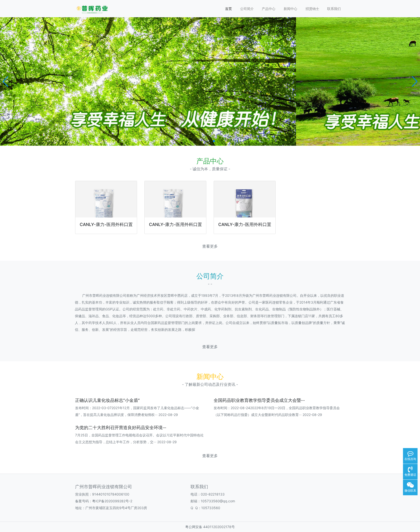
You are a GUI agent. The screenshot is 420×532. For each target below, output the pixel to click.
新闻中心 (290, 9)
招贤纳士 (312, 9)
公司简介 (247, 9)
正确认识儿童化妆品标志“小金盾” (107, 400)
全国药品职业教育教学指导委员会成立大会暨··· (259, 400)
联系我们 (334, 9)
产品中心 (268, 9)
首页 (228, 9)
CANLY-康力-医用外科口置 (106, 224)
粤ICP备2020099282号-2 (112, 501)
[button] (5, 81)
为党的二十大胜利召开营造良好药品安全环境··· (120, 427)
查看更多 (210, 246)
